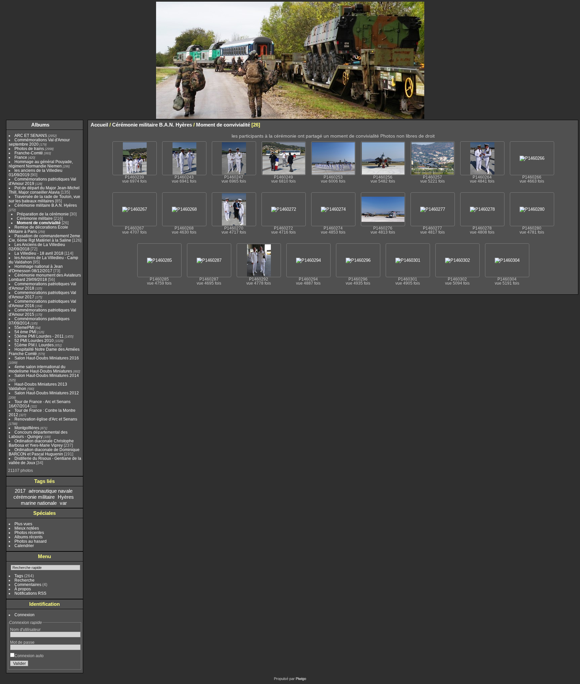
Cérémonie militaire (35, 218)
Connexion (24, 615)
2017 (20, 491)
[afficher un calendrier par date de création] (573, 124)
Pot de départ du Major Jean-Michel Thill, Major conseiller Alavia (44, 190)
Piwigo (301, 679)
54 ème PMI (25, 332)
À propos (22, 589)
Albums (40, 125)
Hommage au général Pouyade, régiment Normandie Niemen (41, 163)
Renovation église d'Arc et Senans (45, 419)
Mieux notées (26, 528)
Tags (18, 576)
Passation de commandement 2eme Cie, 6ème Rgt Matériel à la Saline (44, 238)
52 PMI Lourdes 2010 (34, 340)
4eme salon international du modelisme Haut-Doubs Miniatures (40, 368)
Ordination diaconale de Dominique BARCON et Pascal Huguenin (44, 451)
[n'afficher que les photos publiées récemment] (76, 124)
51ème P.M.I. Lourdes (34, 345)
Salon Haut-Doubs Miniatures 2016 (46, 358)
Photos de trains (29, 148)
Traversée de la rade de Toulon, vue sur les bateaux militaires (44, 198)
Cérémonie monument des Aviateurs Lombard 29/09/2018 (45, 277)
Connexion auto (29, 655)
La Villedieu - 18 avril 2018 (38, 253)
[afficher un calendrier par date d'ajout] (563, 124)
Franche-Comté (28, 153)
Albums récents (28, 537)
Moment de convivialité (39, 223)
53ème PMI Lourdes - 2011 (39, 336)
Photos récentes (29, 532)
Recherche (24, 580)
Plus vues (23, 524)
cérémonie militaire (34, 497)
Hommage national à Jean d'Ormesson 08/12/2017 (36, 268)
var (63, 503)
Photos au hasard (30, 541)
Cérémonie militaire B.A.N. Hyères (45, 205)
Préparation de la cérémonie (43, 214)
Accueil (99, 125)
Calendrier (24, 545)
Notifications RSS (30, 593)
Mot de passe (22, 642)
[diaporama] (552, 124)
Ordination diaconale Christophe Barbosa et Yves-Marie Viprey (41, 443)
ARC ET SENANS (30, 135)
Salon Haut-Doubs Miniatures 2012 (46, 393)
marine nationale (39, 503)
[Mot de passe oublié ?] (74, 665)
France (20, 157)
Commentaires (27, 584)
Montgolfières (26, 428)
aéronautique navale (50, 491)
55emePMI (24, 327)
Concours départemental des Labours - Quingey (38, 434)
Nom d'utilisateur (25, 629)
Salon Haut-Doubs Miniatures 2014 (46, 375)
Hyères (66, 497)
